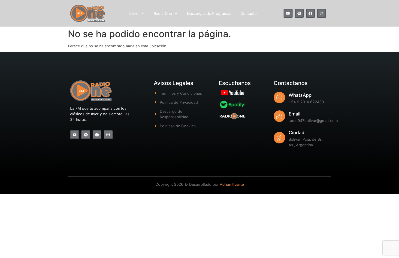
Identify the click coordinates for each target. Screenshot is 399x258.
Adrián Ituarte (232, 184)
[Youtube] (288, 13)
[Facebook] (310, 13)
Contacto (248, 13)
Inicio (134, 13)
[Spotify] (299, 13)
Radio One (163, 13)
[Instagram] (321, 13)
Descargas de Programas (209, 13)
